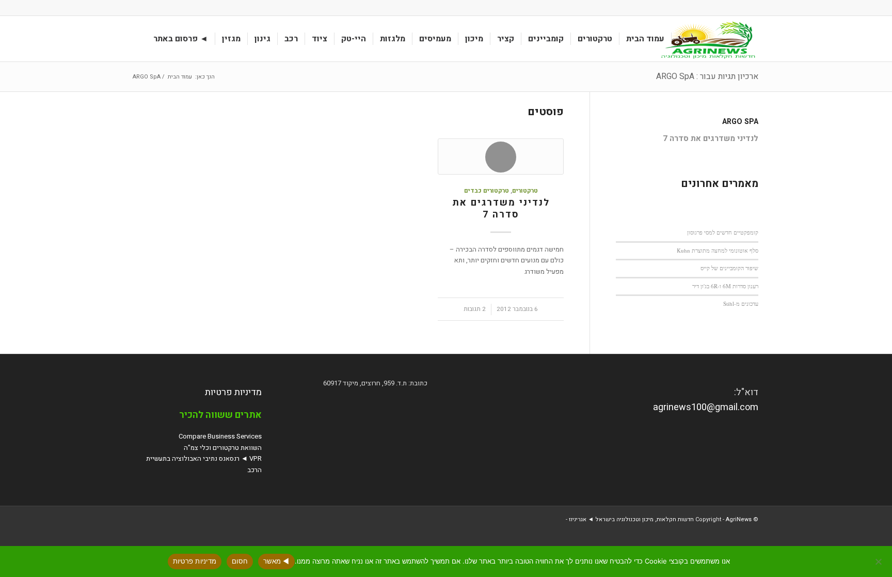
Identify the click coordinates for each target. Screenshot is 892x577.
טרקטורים (525, 190)
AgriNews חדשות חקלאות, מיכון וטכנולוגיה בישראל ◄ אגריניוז (660, 519)
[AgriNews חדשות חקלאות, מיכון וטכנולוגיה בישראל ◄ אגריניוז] (706, 38)
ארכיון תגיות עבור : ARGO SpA (707, 76)
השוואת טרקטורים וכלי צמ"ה (223, 448)
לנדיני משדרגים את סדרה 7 (501, 209)
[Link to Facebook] (137, 7)
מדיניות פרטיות (233, 392)
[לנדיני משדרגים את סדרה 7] (501, 156)
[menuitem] (645, 38)
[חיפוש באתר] (137, 38)
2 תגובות (475, 309)
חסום (240, 561)
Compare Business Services (220, 436)
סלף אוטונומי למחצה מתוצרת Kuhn (717, 250)
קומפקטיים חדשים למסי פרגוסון (722, 232)
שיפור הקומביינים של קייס (729, 268)
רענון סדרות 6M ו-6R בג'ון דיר (725, 286)
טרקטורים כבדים (486, 190)
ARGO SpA (740, 121)
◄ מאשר (276, 561)
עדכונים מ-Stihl (740, 303)
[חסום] (879, 561)
